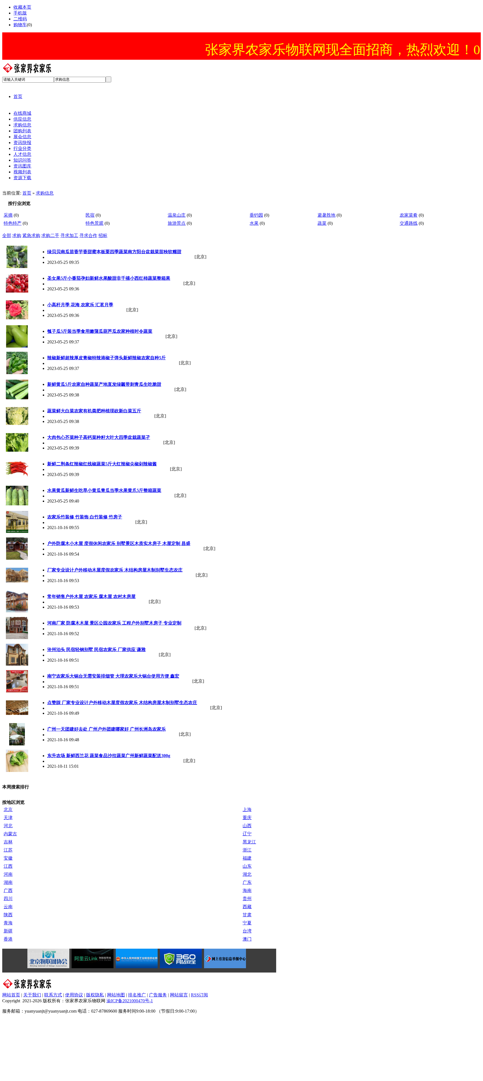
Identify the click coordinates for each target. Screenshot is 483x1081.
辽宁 (247, 833)
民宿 (90, 215)
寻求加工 (69, 235)
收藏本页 (22, 7)
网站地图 (116, 994)
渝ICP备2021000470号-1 (129, 1000)
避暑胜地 (326, 215)
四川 (8, 898)
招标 (102, 235)
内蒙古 (10, 833)
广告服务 (158, 994)
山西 (247, 825)
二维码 (20, 18)
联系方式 (53, 994)
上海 (247, 809)
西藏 (247, 906)
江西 (8, 866)
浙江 (247, 850)
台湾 (247, 931)
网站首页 (11, 994)
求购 (16, 235)
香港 (8, 939)
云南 (8, 906)
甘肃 (247, 914)
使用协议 (74, 994)
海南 (247, 890)
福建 (247, 858)
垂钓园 (256, 215)
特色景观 (94, 223)
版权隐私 (95, 994)
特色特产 (13, 223)
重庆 (247, 817)
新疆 (8, 931)
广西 (8, 890)
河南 (8, 874)
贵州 (247, 898)
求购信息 (45, 193)
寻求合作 (88, 235)
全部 (6, 235)
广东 (247, 882)
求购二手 (50, 235)
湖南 (8, 882)
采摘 (8, 215)
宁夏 (247, 922)
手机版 (20, 13)
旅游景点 (177, 223)
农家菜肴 (409, 215)
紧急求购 (31, 235)
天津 (8, 817)
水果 (254, 223)
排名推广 (137, 994)
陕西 (8, 914)
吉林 (8, 842)
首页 (26, 193)
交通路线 (409, 223)
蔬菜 (322, 223)
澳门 (247, 939)
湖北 (247, 874)
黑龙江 (249, 842)
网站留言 (179, 994)
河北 (8, 825)
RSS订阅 (199, 994)
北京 (8, 809)
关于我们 (32, 994)
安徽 (8, 858)
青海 (8, 922)
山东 (247, 866)
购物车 (20, 24)
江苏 (8, 850)
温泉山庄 (177, 215)
